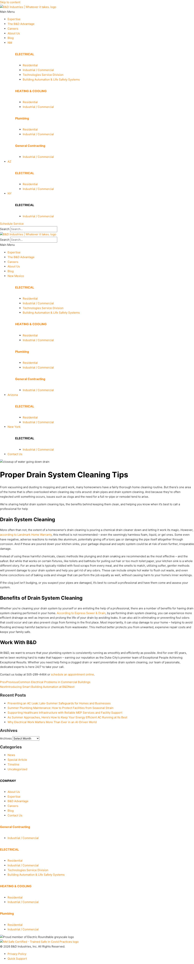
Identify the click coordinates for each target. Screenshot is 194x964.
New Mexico (16, 276)
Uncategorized (17, 769)
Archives (6, 738)
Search (4, 229)
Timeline (13, 764)
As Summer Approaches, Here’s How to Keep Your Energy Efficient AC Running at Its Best (67, 717)
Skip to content (10, 2)
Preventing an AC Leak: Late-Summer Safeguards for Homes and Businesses (59, 703)
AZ (9, 161)
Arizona (13, 395)
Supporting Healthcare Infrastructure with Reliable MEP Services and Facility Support (65, 712)
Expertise (14, 19)
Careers (13, 28)
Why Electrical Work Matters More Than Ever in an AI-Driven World (52, 722)
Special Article (17, 760)
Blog (11, 38)
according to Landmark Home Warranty (26, 534)
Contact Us (15, 454)
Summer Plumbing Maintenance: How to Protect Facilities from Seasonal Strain (60, 708)
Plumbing (22, 118)
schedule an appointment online (72, 674)
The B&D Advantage (21, 24)
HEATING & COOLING (31, 91)
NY (10, 193)
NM (10, 42)
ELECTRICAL (24, 54)
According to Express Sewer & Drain (81, 613)
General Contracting (30, 146)
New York (14, 427)
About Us (14, 33)
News (11, 755)
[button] (97, 11)
